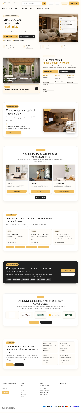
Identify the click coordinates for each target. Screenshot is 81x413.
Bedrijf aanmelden (44, 392)
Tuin (31, 8)
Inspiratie (47, 8)
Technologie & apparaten (43, 247)
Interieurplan (64, 3)
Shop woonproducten (24, 36)
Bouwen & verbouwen (20, 247)
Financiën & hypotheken (31, 247)
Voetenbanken (46, 94)
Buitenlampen (70, 82)
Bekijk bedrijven (68, 270)
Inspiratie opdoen (7, 40)
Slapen (10, 8)
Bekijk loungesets (64, 71)
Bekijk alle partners (34, 322)
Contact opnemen (19, 364)
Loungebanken (46, 80)
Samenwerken (74, 3)
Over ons (51, 3)
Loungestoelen (46, 82)
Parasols (57, 80)
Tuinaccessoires (70, 77)
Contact (57, 3)
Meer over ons (10, 364)
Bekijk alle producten (40, 197)
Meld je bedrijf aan (68, 274)
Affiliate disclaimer (44, 394)
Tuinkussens (70, 80)
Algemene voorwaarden (12, 406)
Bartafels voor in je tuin (59, 82)
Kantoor (22, 387)
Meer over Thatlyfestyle (46, 322)
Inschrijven (5, 392)
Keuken (17, 8)
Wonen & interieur (10, 247)
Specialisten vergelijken (19, 40)
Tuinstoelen (45, 84)
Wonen (3, 8)
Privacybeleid (4, 406)
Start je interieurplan (8, 36)
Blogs (22, 398)
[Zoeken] (44, 3)
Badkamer (24, 8)
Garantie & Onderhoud (45, 388)
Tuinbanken (45, 87)
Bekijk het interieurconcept (13, 132)
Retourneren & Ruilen (44, 385)
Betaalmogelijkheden (44, 390)
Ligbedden (45, 91)
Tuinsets (44, 89)
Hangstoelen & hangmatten (58, 78)
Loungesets (45, 77)
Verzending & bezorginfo (45, 387)
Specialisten (38, 8)
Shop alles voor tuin (48, 71)
